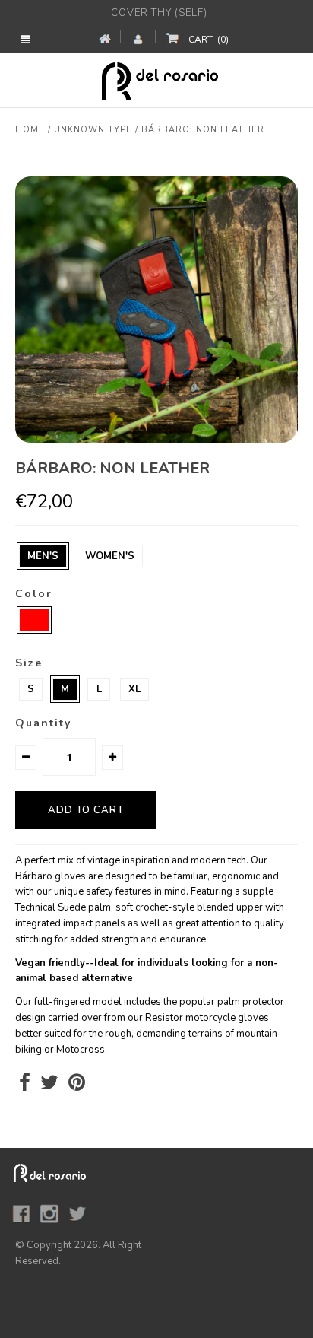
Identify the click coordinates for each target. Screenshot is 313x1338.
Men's (42, 556)
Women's (109, 556)
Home (30, 129)
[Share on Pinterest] (76, 1086)
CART (208, 39)
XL (134, 689)
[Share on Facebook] (24, 1086)
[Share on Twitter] (49, 1086)
